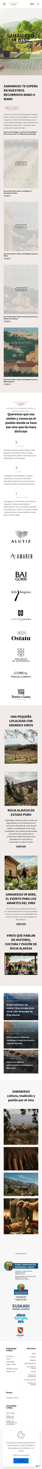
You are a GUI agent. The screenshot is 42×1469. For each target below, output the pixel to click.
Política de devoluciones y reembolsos (11, 1422)
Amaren (33, 1357)
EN (39, 1466)
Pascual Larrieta (30, 1380)
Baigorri (33, 1360)
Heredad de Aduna (31, 1367)
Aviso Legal (10, 1413)
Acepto (21, 1460)
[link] (21, 537)
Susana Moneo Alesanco (18, 998)
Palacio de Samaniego (32, 1375)
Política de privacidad (10, 1417)
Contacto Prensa (12, 1398)
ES (37, 1466)
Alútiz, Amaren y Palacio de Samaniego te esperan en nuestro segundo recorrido (20, 1040)
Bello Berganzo (30, 1363)
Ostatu (33, 1372)
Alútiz (34, 1354)
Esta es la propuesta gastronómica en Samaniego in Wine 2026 (19, 1065)
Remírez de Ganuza (32, 1384)
